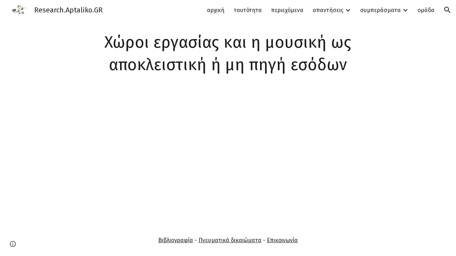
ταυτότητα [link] (248, 10)
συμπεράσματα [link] (380, 10)
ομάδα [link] (426, 10)
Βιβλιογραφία (175, 240)
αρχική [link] (215, 10)
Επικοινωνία (282, 240)
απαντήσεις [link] (328, 10)
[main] (228, 53)
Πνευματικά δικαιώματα (229, 240)
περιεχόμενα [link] (287, 10)
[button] (447, 9)
